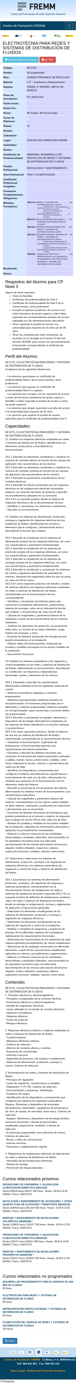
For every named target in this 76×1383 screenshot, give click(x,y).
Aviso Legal (18, 1370)
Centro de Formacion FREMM (22, 1359)
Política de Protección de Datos (46, 1370)
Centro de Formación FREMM (24, 25)
